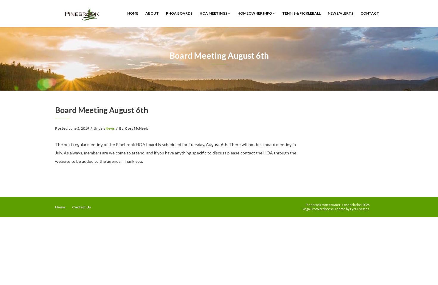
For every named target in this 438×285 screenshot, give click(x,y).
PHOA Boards (179, 13)
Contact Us (81, 207)
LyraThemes (359, 209)
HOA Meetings (214, 13)
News (110, 128)
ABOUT (152, 13)
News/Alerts (340, 13)
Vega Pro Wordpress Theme (323, 209)
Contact (370, 13)
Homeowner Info (255, 13)
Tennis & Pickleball (301, 13)
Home (132, 13)
